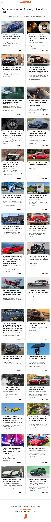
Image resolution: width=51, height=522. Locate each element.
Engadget (16, 511)
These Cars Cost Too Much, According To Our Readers (37, 388)
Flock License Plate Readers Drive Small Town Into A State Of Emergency (38, 358)
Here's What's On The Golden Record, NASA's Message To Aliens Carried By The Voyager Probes (38, 37)
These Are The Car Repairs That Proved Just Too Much (11, 388)
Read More (19, 50)
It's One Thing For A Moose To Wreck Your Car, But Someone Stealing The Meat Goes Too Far (38, 419)
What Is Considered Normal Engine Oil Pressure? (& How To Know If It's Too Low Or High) (12, 133)
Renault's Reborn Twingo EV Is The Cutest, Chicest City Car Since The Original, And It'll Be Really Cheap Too (38, 482)
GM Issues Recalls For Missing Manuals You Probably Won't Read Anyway (12, 358)
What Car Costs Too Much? (37, 448)
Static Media (18, 506)
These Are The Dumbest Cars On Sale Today (37, 324)
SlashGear (35, 511)
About (17, 504)
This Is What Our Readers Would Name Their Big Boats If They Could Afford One (12, 228)
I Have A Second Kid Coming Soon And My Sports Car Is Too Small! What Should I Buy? (38, 133)
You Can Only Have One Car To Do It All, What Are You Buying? (38, 291)
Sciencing (29, 511)
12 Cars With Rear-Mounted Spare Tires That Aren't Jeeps (38, 227)
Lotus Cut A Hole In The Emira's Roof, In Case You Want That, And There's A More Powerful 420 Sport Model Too (38, 103)
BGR (25, 511)
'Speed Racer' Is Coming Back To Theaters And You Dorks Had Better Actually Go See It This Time (12, 450)
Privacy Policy (31, 504)
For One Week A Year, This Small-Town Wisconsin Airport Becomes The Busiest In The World (12, 293)
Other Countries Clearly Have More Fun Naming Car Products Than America (12, 197)
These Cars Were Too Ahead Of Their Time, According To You (38, 163)
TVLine (20, 511)
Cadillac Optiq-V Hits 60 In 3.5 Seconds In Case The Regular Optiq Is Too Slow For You (12, 36)
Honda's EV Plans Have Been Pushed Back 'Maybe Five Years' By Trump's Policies (12, 481)
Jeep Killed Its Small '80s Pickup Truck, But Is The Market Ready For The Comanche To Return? (11, 165)
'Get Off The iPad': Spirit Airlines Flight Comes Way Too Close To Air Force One (12, 418)
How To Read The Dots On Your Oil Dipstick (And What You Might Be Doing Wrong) (12, 102)
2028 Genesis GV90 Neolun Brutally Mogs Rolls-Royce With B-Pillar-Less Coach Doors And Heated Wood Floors (38, 70)
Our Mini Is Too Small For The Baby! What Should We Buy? (12, 68)
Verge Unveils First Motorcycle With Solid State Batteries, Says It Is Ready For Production (38, 257)
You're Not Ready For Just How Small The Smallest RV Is (38, 196)
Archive (23, 504)
